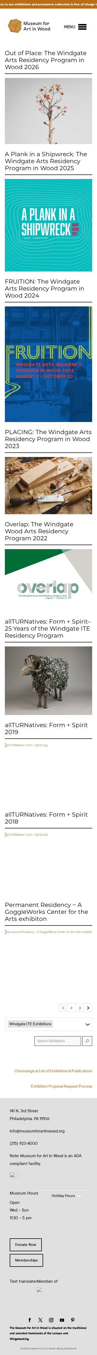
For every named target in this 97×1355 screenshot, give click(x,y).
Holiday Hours (63, 1195)
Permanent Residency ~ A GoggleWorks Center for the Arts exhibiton (46, 912)
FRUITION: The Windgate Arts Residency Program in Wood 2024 (44, 288)
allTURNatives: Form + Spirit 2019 (46, 729)
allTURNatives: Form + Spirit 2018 (46, 818)
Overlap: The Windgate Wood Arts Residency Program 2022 (39, 531)
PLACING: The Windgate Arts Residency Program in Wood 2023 (48, 439)
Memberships (26, 1260)
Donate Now (25, 1244)
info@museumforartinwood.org (37, 1131)
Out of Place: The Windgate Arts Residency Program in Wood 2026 (45, 60)
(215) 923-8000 (24, 1143)
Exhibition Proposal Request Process (61, 1086)
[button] (69, 27)
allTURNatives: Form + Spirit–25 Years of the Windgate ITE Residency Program (48, 628)
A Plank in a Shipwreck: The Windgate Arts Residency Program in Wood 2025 (46, 161)
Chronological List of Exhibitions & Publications (53, 1071)
